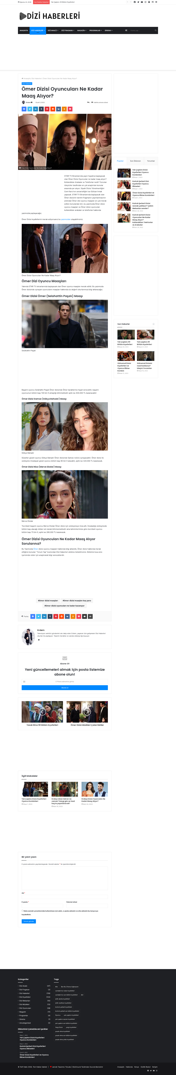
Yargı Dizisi (59, 1027)
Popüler (120, 161)
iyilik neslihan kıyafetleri (63, 1003)
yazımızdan (66, 219)
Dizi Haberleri (37, 30)
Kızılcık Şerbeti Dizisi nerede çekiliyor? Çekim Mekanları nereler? (142, 206)
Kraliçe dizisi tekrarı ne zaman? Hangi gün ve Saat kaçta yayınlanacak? (63, 801)
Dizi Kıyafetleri (24, 997)
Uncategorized (25, 1023)
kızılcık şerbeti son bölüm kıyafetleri (67, 1011)
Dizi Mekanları (24, 1001)
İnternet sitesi (71, 902)
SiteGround (76, 1067)
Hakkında (129, 1067)
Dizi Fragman (67, 30)
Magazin (81, 30)
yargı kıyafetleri (71, 1027)
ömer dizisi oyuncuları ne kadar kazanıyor (65, 605)
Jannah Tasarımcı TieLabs (61, 1067)
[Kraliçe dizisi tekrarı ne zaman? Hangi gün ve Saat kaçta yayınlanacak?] (65, 789)
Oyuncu (57, 1015)
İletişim (154, 1067)
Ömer (35, 549)
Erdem (28, 102)
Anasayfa (24, 30)
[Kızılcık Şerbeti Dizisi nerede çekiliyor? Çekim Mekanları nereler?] (124, 206)
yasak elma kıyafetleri (62, 1031)
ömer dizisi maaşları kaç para (77, 600)
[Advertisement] (88, 53)
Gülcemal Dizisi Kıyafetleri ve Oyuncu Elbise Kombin (70, 2)
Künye (136, 1067)
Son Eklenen (135, 161)
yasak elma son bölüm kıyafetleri (66, 1035)
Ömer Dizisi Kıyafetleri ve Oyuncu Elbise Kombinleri (143, 194)
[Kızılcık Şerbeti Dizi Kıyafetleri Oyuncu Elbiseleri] (124, 184)
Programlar (94, 30)
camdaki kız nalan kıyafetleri (64, 991)
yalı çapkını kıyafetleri (71, 1015)
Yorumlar (151, 161)
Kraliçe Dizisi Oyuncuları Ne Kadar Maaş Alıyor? (93, 800)
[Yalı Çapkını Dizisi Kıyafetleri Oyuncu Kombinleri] (35, 789)
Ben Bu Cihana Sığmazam (69, 987)
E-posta (25, 902)
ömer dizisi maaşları (48, 600)
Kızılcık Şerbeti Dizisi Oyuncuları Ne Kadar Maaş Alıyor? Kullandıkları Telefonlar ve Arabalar (142, 220)
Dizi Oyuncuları (25, 1008)
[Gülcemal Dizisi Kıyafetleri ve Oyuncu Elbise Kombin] (126, 356)
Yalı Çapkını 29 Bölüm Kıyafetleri (144, 343)
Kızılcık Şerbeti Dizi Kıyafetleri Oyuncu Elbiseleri (140, 183)
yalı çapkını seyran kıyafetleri (65, 1019)
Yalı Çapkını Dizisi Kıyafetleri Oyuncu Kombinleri (34, 800)
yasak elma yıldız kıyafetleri (64, 1039)
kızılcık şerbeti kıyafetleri (63, 1007)
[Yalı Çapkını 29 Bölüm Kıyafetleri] (145, 335)
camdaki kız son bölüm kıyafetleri (66, 995)
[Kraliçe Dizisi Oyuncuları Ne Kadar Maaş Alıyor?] (95, 789)
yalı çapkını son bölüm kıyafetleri (66, 1023)
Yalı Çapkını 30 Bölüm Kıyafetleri (124, 343)
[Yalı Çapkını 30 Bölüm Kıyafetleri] (126, 335)
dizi (82, 995)
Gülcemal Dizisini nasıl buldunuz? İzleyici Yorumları (144, 365)
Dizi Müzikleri (24, 1004)
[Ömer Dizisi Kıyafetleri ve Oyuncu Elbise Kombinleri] (124, 196)
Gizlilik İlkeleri (146, 1067)
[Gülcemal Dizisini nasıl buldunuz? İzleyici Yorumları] (145, 356)
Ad (23, 893)
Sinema (108, 30)
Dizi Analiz (52, 30)
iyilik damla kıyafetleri (62, 999)
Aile (56, 987)
